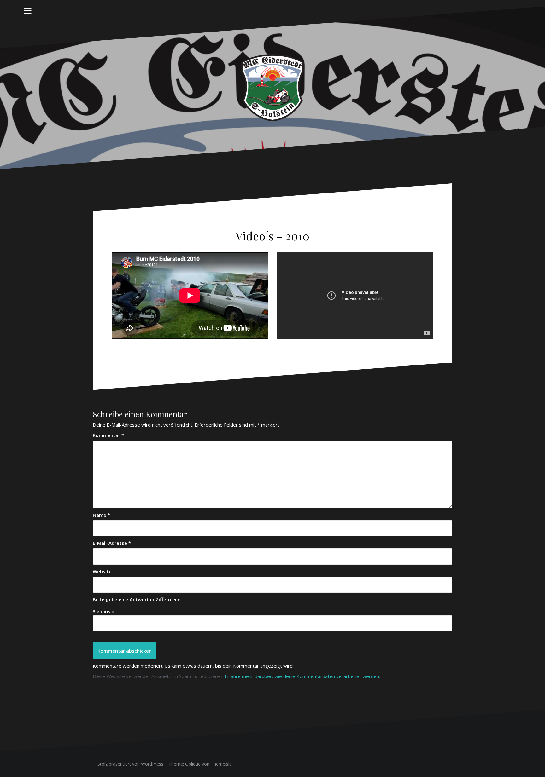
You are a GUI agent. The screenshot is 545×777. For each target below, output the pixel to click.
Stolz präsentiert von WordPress (130, 764)
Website (102, 571)
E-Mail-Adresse (112, 543)
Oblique (193, 764)
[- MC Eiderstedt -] (272, 87)
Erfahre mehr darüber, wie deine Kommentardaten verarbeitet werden (302, 676)
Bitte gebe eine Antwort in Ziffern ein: (136, 599)
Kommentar (108, 435)
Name (101, 515)
